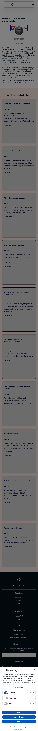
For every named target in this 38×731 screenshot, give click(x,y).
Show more (19, 687)
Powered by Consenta (18, 729)
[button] (19, 692)
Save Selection (19, 717)
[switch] (6, 698)
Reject (19, 721)
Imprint (26, 727)
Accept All (19, 712)
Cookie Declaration (15, 727)
